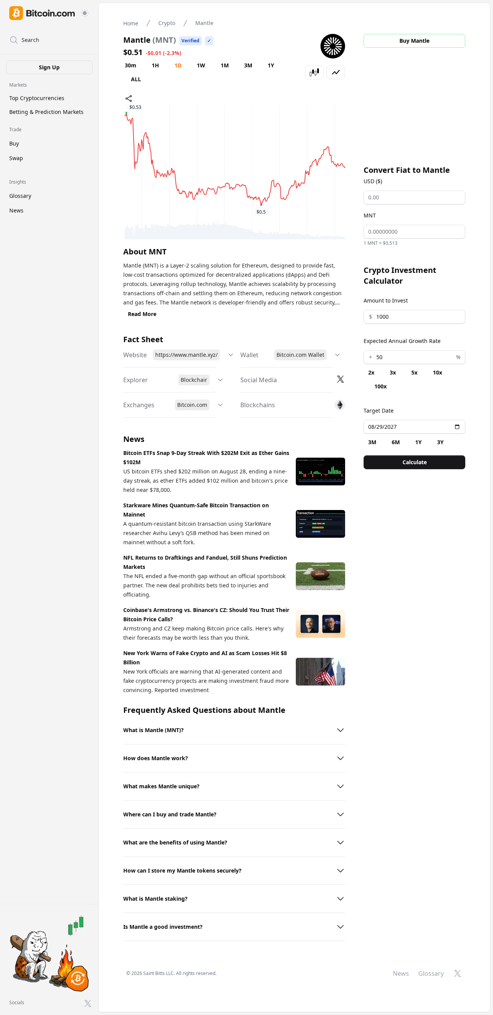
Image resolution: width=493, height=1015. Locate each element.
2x (371, 372)
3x (393, 372)
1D (177, 65)
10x (437, 372)
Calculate (414, 462)
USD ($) (373, 181)
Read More (142, 314)
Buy (14, 143)
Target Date (379, 410)
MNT (370, 215)
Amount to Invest (386, 300)
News (16, 210)
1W (201, 65)
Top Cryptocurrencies (36, 98)
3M (248, 65)
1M (225, 65)
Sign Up (49, 67)
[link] (42, 13)
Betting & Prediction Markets (46, 111)
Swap (16, 158)
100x (380, 386)
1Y (271, 65)
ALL (136, 79)
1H (155, 65)
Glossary (20, 195)
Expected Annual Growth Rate (402, 340)
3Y (440, 442)
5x (414, 372)
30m (130, 65)
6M (396, 442)
